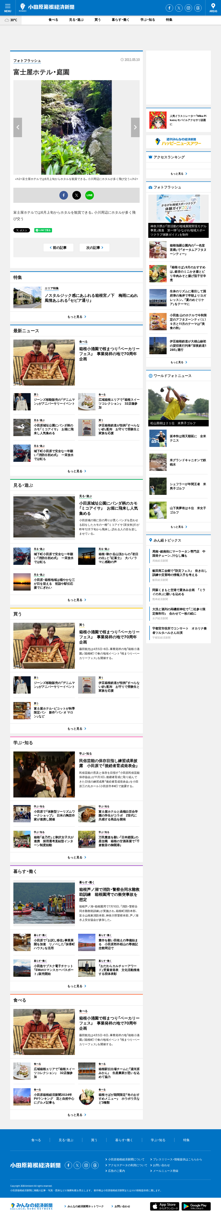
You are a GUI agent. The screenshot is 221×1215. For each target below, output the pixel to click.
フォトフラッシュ (27, 60)
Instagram (188, 8)
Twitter (179, 8)
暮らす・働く (121, 19)
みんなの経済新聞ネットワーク (31, 1206)
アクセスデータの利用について (127, 1165)
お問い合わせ (161, 1165)
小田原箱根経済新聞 (46, 7)
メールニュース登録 (165, 1170)
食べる (53, 19)
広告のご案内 (116, 1170)
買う (98, 19)
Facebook (169, 8)
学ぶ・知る (147, 19)
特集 (169, 19)
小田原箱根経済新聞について (126, 1159)
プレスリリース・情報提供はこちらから (177, 1159)
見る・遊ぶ (76, 19)
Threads (198, 8)
